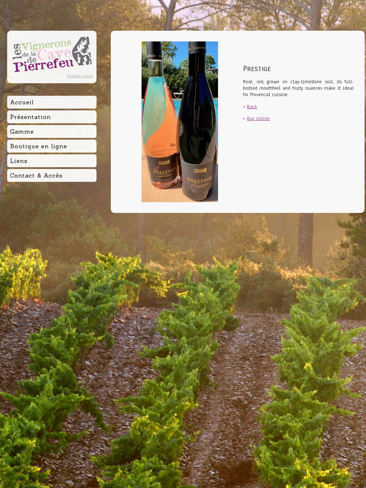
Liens (19, 160)
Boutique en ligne (38, 146)
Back (252, 107)
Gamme (22, 131)
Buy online (258, 118)
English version (80, 76)
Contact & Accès (36, 175)
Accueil (22, 102)
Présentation (30, 116)
